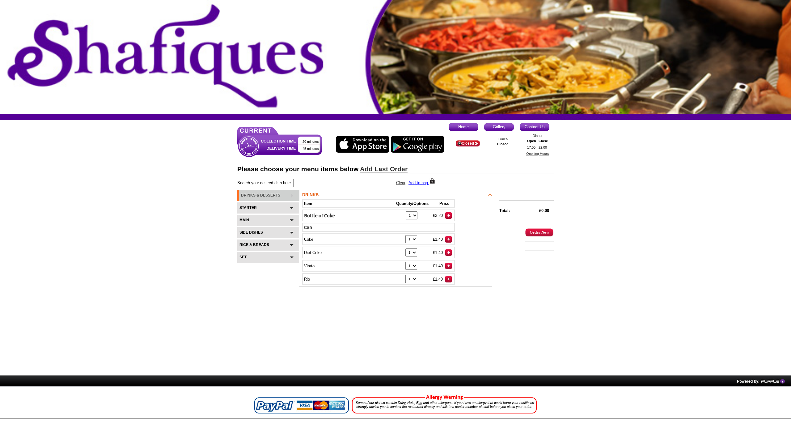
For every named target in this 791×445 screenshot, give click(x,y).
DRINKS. (311, 194)
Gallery (499, 127)
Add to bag (418, 182)
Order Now (539, 232)
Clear (400, 182)
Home (463, 127)
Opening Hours (537, 153)
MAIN (244, 220)
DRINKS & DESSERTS (260, 195)
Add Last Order (384, 169)
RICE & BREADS (254, 245)
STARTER (248, 208)
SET (243, 257)
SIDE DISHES (251, 232)
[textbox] (341, 183)
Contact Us (535, 127)
